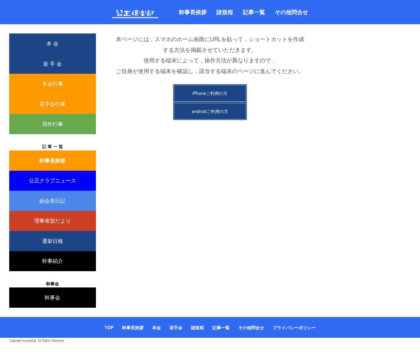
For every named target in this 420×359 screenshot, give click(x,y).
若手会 (175, 327)
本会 (156, 327)
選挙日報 (52, 240)
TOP (109, 327)
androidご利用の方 (210, 111)
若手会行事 (52, 103)
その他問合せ (291, 12)
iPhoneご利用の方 (210, 93)
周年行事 (52, 123)
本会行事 (52, 83)
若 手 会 (52, 63)
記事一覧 (254, 12)
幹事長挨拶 (193, 12)
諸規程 (224, 12)
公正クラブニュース (52, 180)
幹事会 (52, 297)
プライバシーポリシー (294, 327)
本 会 (52, 43)
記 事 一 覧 (52, 146)
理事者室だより (52, 220)
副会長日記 (52, 200)
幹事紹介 (52, 260)
